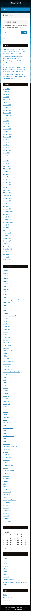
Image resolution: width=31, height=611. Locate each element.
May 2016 (6, 254)
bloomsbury (6, 302)
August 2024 (6, 139)
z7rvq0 (5, 558)
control (5, 334)
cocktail (5, 321)
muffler (5, 414)
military (5, 409)
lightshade (6, 390)
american (5, 281)
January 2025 (7, 129)
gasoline (5, 353)
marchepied (6, 404)
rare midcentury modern (10, 446)
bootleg (5, 305)
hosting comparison (8, 579)
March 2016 (6, 259)
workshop (6, 513)
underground (6, 494)
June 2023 (6, 158)
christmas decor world (9, 316)
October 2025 (7, 113)
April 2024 (6, 147)
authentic (5, 286)
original (5, 425)
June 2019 (6, 217)
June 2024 (6, 145)
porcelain (5, 438)
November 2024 (7, 134)
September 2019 (8, 211)
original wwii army (8, 428)
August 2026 (6, 89)
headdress (6, 358)
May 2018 (6, 227)
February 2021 (7, 193)
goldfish (5, 356)
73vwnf (5, 571)
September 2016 (8, 249)
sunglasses (6, 473)
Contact (5, 595)
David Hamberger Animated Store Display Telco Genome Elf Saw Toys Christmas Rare (15, 63)
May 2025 (6, 121)
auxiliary (5, 292)
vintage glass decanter (9, 500)
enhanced (6, 342)
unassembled (7, 492)
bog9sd (5, 574)
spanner (5, 462)
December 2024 (7, 131)
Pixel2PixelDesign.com (18, 609)
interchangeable (7, 369)
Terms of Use (6, 600)
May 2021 (6, 187)
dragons (5, 340)
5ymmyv (5, 566)
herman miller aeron (9, 361)
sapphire (5, 452)
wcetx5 (5, 561)
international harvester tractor (11, 372)
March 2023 (6, 166)
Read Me (15, 2)
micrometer (6, 406)
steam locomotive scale (10, 470)
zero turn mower (7, 521)
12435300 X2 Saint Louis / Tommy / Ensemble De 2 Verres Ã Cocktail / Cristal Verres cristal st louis (15, 76)
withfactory (6, 505)
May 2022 (6, 177)
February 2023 (7, 169)
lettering (5, 385)
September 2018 (8, 222)
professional (6, 444)
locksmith (5, 398)
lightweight (6, 393)
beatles (5, 294)
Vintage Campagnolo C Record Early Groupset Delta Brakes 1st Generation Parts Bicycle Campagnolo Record (14, 69)
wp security (6, 577)
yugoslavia (6, 518)
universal (5, 497)
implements (6, 366)
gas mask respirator (8, 350)
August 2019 (6, 214)
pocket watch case (8, 436)
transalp (5, 486)
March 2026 (6, 99)
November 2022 (7, 171)
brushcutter (6, 310)
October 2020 (7, 203)
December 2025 (7, 107)
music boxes (6, 417)
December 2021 (7, 182)
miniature (5, 412)
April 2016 (6, 257)
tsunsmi (5, 489)
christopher (6, 318)
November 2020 (7, 201)
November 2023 (7, 150)
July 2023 (6, 155)
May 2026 (6, 94)
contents (5, 332)
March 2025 (6, 126)
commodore (6, 326)
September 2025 (8, 115)
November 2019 (7, 209)
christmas (5, 313)
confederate (6, 329)
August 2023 (6, 153)
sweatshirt (6, 476)
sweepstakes (6, 478)
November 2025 (7, 110)
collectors (5, 324)
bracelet (5, 308)
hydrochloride (7, 364)
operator (5, 422)
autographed (6, 289)
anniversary (6, 284)
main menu (6, 401)
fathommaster (7, 345)
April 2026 (6, 97)
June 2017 (6, 243)
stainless (5, 468)
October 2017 (7, 241)
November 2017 (7, 238)
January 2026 (7, 105)
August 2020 (6, 206)
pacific (5, 430)
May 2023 (6, 161)
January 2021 (7, 195)
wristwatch (6, 516)
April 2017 (6, 246)
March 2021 (6, 190)
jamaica (5, 377)
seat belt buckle (7, 457)
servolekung (6, 460)
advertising (6, 273)
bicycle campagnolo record (11, 300)
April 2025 (6, 123)
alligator (5, 276)
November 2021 (7, 185)
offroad (5, 420)
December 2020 (7, 198)
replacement (6, 449)
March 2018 (6, 230)
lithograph (6, 396)
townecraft (6, 481)
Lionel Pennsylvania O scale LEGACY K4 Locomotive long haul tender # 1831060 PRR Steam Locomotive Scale (15, 51)
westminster (6, 502)
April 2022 (6, 179)
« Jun (4, 548)
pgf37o (5, 569)
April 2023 (6, 163)
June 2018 (6, 225)
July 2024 (6, 142)
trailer (4, 484)
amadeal (5, 278)
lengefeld (5, 382)
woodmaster (6, 510)
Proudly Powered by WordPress (13, 607)
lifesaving (5, 388)
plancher (5, 433)
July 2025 (6, 118)
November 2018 (7, 219)
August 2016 (6, 251)
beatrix (5, 297)
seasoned (6, 454)
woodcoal (6, 508)
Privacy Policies (7, 597)
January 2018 (7, 233)
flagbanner (6, 348)
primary (5, 441)
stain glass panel (8, 465)
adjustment (6, 270)
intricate (5, 374)
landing (5, 380)
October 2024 (7, 137)
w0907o (5, 563)
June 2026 (6, 91)
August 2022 (6, 174)
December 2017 (7, 235)
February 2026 (7, 102)
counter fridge (7, 337)
